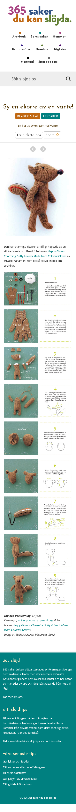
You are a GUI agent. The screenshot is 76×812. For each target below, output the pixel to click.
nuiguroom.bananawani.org (35, 620)
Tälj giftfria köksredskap (17, 784)
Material (27, 61)
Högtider (59, 49)
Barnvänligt (39, 36)
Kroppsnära (21, 49)
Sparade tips (47, 61)
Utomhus (41, 49)
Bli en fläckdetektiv (14, 772)
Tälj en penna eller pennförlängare (24, 767)
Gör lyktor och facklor (16, 761)
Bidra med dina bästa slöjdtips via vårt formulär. (32, 741)
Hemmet (59, 36)
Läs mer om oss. (13, 697)
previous (33, 149)
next (43, 149)
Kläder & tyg (27, 116)
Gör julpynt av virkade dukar (20, 778)
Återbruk (19, 36)
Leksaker (50, 116)
